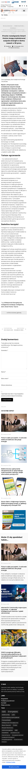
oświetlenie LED (15, 732)
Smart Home (9, 306)
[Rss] (26, 5)
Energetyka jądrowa (7, 739)
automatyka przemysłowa (10, 717)
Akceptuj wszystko (14, 767)
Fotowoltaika (6, 720)
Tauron (15, 306)
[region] (14, 758)
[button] (24, 10)
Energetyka (13, 712)
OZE (4, 712)
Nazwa (3, 372)
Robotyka (4, 741)
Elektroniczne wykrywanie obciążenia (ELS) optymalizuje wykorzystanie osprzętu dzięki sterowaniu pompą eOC (12, 471)
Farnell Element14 (18, 739)
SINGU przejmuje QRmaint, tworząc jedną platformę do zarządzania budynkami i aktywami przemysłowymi (13, 655)
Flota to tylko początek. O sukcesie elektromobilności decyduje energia (14, 439)
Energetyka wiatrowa (17, 735)
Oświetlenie (5, 732)
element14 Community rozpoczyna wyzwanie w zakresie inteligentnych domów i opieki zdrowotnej (13, 610)
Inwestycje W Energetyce (8, 737)
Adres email (5, 378)
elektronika (6, 715)
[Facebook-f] (22, 5)
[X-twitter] (24, 5)
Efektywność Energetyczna (13, 302)
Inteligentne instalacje (8, 304)
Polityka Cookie (10, 762)
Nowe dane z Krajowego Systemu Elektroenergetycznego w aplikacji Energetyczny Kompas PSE (13, 503)
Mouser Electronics (7, 727)
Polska (15, 725)
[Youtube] (19, 5)
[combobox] (14, 15)
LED (13, 715)
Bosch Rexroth (6, 725)
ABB (16, 730)
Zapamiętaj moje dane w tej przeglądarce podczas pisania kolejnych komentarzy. (12, 395)
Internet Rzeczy (6, 735)
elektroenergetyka (7, 730)
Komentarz (4, 350)
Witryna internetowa (6, 385)
